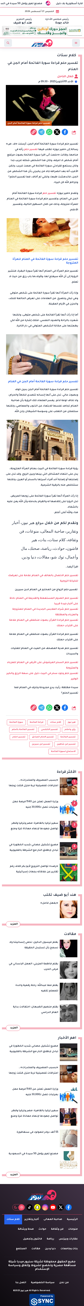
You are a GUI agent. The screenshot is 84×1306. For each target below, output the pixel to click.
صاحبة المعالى (53, 1219)
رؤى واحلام (70, 729)
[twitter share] (57, 132)
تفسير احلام (18, 737)
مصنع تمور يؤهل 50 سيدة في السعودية (29, 3)
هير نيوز (72, 722)
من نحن (64, 1282)
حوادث (42, 1229)
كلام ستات (55, 722)
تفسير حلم (30, 149)
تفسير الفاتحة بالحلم (23, 729)
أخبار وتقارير (31, 1219)
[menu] (76, 43)
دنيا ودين (50, 1248)
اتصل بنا (20, 1282)
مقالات (35, 1248)
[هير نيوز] (42, 1194)
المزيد (14, 924)
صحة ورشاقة (26, 1229)
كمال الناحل (65, 76)
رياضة (50, 1239)
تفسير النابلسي (49, 729)
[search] (8, 43)
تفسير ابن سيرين (41, 744)
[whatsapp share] (49, 132)
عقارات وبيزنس (68, 1239)
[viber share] (41, 132)
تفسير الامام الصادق (43, 737)
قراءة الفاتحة (36, 722)
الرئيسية (72, 1219)
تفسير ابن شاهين (66, 744)
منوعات (73, 1229)
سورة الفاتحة (16, 722)
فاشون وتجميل (32, 1239)
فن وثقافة (57, 1229)
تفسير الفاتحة (68, 737)
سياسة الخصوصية (43, 1282)
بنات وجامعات (69, 1248)
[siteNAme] (42, 43)
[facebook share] (65, 132)
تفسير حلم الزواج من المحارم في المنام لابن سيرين (46, 589)
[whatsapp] (33, 132)
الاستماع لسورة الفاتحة (63, 751)
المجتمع (21, 1248)
